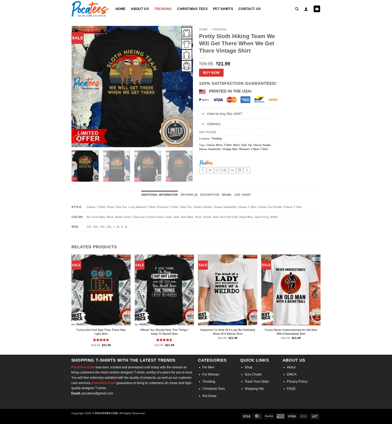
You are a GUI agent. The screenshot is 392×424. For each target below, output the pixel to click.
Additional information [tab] (159, 194)
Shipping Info (254, 388)
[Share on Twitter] (210, 170)
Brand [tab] (226, 194)
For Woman (210, 374)
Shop (248, 367)
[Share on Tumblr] (247, 170)
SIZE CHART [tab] (242, 194)
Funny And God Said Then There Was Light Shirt (101, 331)
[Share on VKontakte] (232, 170)
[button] (296, 9)
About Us (140, 9)
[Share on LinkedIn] (239, 170)
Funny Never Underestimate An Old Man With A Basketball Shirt (291, 331)
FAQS (291, 388)
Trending (163, 9)
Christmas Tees (192, 9)
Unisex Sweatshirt (209, 149)
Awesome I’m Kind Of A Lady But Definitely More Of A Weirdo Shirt (227, 331)
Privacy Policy (297, 381)
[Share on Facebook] (202, 170)
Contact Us (249, 9)
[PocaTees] (206, 162)
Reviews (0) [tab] (189, 194)
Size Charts (253, 374)
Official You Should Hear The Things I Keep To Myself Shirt (164, 331)
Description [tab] (209, 194)
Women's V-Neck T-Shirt (253, 149)
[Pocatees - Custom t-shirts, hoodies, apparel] (90, 9)
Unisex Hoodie (262, 145)
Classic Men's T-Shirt (219, 145)
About (291, 367)
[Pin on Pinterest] (225, 170)
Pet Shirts (223, 9)
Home (121, 9)
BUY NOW (211, 72)
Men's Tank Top (242, 145)
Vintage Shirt (229, 149)
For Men (208, 367)
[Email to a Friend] (217, 170)
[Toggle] (203, 114)
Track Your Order (257, 381)
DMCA (292, 374)
